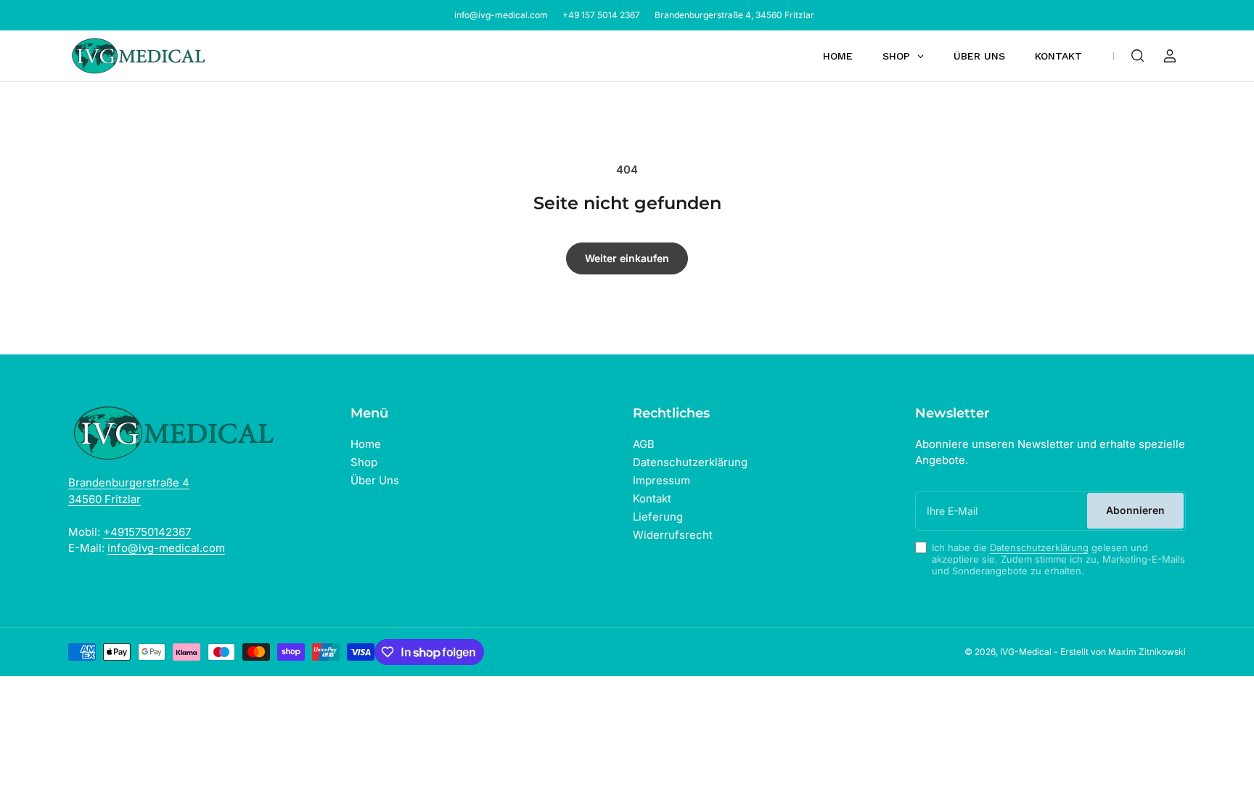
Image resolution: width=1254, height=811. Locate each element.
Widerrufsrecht (673, 535)
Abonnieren (1135, 510)
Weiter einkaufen (627, 258)
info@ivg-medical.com (501, 14)
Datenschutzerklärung (690, 462)
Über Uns (375, 480)
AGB (644, 444)
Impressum (661, 480)
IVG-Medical (1026, 651)
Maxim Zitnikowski (1147, 651)
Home (366, 444)
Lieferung (658, 516)
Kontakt (652, 498)
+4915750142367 (147, 532)
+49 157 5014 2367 (601, 14)
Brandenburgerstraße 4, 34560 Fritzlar (734, 14)
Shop (364, 462)
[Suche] (1138, 56)
